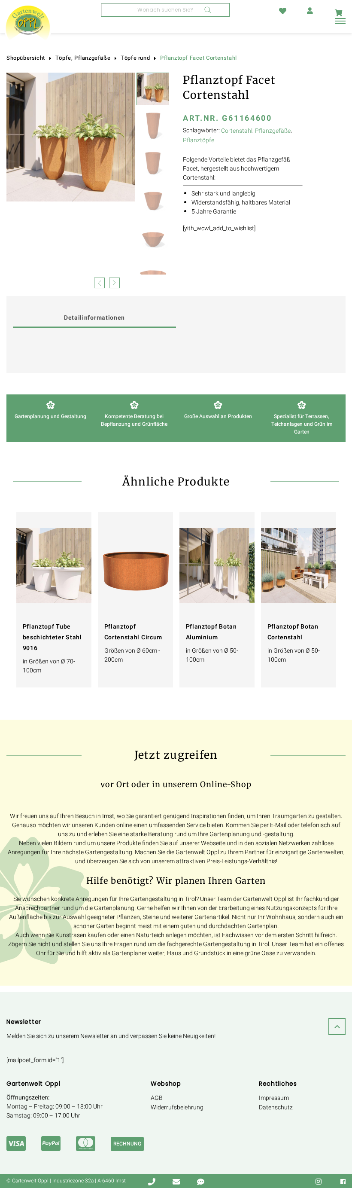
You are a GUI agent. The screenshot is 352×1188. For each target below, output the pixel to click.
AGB (157, 1097)
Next (114, 282)
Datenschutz (276, 1107)
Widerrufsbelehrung (177, 1107)
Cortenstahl (236, 130)
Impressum (274, 1097)
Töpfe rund (135, 58)
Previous (99, 282)
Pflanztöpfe (198, 140)
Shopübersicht (25, 58)
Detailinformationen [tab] (94, 317)
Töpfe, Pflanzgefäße (82, 58)
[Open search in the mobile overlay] (165, 9)
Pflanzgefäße (273, 130)
